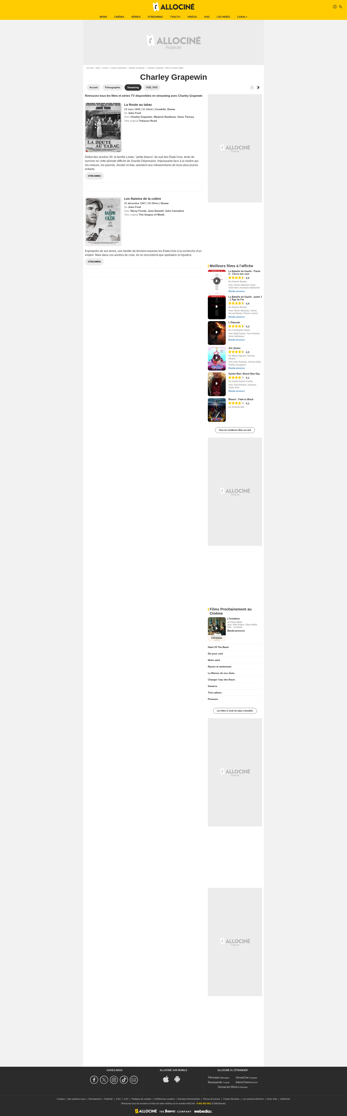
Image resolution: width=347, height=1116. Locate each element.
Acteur (106, 68)
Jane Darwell (156, 210)
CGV (126, 1099)
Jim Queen (234, 348)
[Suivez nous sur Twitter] (104, 1080)
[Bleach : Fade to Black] (217, 410)
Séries (135, 16)
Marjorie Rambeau (165, 116)
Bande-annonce (236, 291)
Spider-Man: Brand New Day (244, 373)
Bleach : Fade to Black (240, 399)
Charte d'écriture (231, 1099)
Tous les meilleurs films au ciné (235, 430)
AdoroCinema (243, 1082)
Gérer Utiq (272, 1099)
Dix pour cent (215, 653)
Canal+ (242, 16)
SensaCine (242, 1077)
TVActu (175, 16)
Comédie (160, 109)
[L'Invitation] (217, 629)
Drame (171, 109)
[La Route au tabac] (103, 127)
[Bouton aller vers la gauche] (252, 87)
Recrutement (95, 1099)
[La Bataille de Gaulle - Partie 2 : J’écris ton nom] (217, 282)
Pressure (213, 699)
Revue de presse (211, 1099)
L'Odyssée (234, 322)
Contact (61, 1099)
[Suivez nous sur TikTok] (124, 1080)
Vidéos (192, 16)
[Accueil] (173, 6)
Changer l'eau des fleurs (221, 679)
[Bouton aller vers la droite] (258, 87)
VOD (206, 16)
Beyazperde (215, 1082)
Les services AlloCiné (253, 1099)
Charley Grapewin (136, 68)
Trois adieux (215, 692)
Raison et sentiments (219, 666)
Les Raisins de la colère (142, 199)
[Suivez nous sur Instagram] (114, 1080)
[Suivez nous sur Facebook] (94, 1080)
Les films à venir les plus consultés (235, 711)
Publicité (108, 1099)
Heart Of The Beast (218, 647)
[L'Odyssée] (217, 333)
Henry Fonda (138, 210)
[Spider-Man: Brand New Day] (217, 384)
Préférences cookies (165, 1099)
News (103, 16)
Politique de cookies (141, 1099)
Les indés (223, 16)
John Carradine (174, 210)
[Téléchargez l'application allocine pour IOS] (168, 1078)
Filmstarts (214, 1077)
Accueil (90, 68)
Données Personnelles (189, 1099)
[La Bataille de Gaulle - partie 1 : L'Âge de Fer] (217, 307)
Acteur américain (118, 68)
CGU (118, 1099)
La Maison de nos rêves (221, 673)
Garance (212, 686)
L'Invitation (233, 618)
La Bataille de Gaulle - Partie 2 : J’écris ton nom (244, 272)
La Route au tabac (138, 104)
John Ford (134, 113)
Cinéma (119, 16)
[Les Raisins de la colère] (103, 221)
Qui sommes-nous (76, 1099)
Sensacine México (228, 1086)
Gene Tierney (185, 116)
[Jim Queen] (217, 359)
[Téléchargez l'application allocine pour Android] (179, 1078)
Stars (98, 68)
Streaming (155, 16)
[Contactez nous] (134, 1080)
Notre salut (214, 660)
